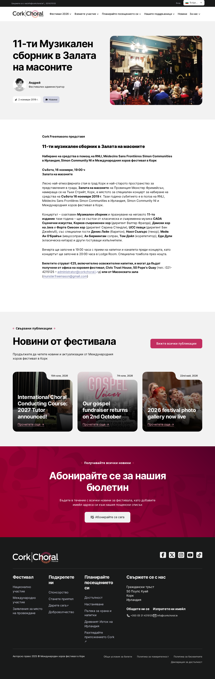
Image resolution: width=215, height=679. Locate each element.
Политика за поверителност (153, 656)
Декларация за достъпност (186, 662)
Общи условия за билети (118, 656)
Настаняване (94, 604)
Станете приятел (61, 599)
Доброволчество (61, 612)
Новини (182, 13)
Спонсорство (58, 592)
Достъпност (93, 597)
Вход (178, 3)
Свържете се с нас (19, 3)
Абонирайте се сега (109, 517)
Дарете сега (57, 605)
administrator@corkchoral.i (76, 272)
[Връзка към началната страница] (28, 14)
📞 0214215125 (49, 3)
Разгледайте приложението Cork (99, 635)
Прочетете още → (31, 424)
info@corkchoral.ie (35, 3)
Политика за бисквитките (188, 656)
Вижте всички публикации (176, 343)
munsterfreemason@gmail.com (65, 276)
